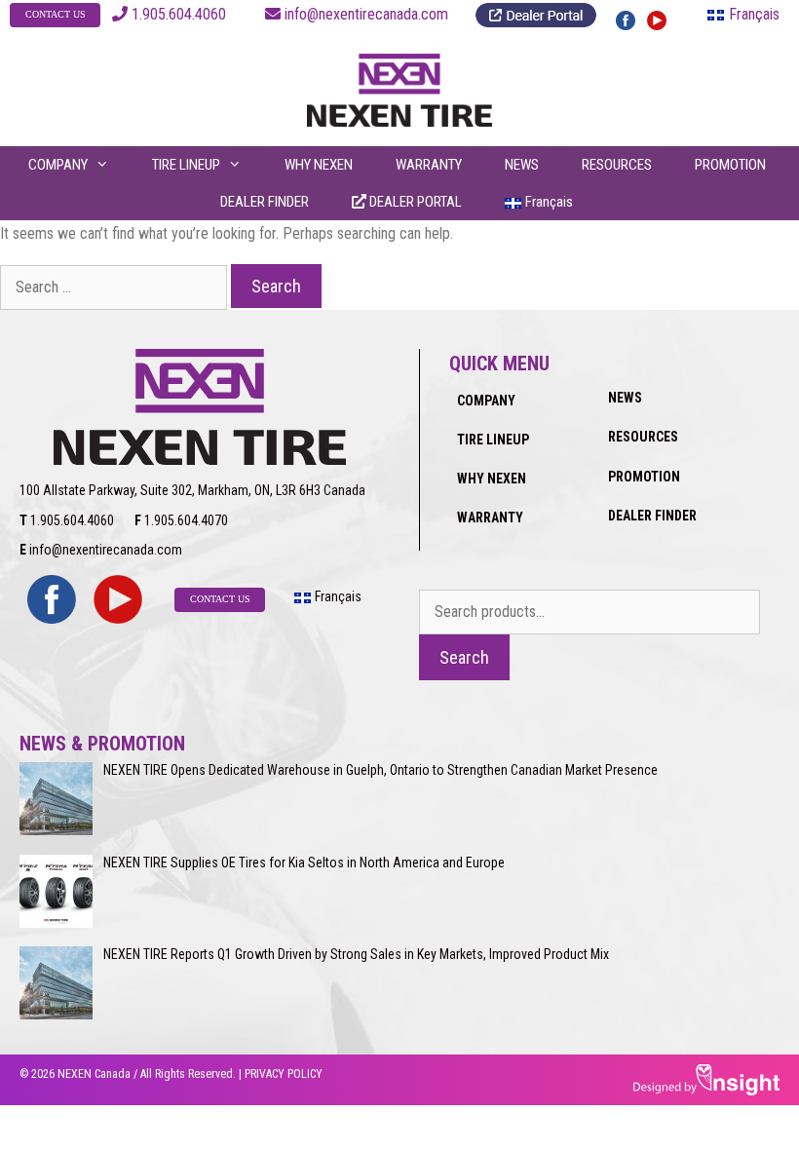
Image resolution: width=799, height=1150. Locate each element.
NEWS (522, 164)
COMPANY (58, 164)
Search (464, 657)
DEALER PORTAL (414, 202)
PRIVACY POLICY (284, 1074)
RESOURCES (617, 164)
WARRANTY (429, 164)
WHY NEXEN (319, 164)
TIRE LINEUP (186, 164)
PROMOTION (730, 164)
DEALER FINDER (264, 202)
